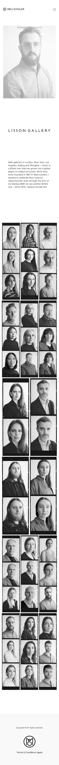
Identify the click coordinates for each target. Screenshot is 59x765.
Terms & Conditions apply (29, 752)
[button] (54, 9)
